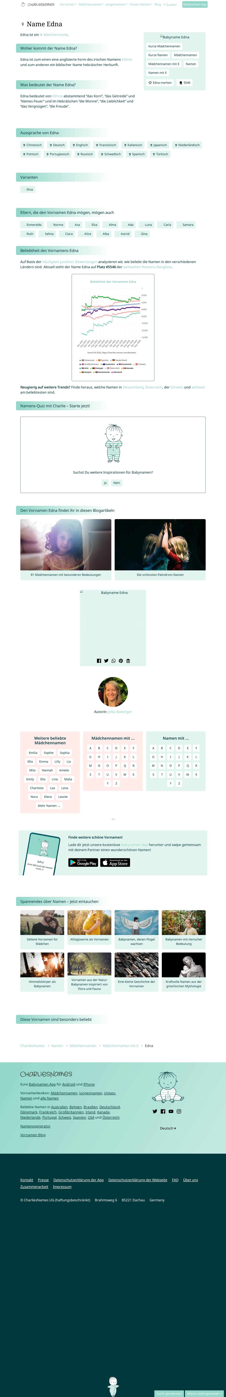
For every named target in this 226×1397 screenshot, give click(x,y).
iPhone (89, 1084)
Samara (188, 225)
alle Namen (49, 1098)
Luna (148, 225)
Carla (167, 225)
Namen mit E (157, 73)
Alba (106, 234)
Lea (52, 788)
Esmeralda (34, 225)
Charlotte (37, 788)
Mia (30, 761)
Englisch (81, 145)
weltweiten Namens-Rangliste (147, 267)
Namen (191, 64)
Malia (68, 779)
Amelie (64, 770)
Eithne (127, 59)
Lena (64, 788)
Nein (116, 483)
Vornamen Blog (33, 1134)
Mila (32, 770)
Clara (69, 234)
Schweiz (177, 387)
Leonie (63, 797)
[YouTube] (171, 1111)
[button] (85, 624)
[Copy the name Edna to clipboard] (127, 661)
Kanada (103, 1112)
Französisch (107, 145)
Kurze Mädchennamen (164, 46)
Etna (30, 189)
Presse (43, 1179)
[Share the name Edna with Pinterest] (120, 661)
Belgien (75, 1107)
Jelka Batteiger (120, 711)
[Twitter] (155, 1111)
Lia (69, 761)
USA (91, 1117)
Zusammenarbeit (34, 1186)
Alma (112, 225)
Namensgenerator (35, 1126)
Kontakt (26, 1179)
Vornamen (67, 4)
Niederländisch (189, 145)
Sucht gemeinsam (169, 1394)
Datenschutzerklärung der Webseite (137, 1179)
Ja (105, 483)
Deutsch (58, 145)
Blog (158, 4)
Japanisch (160, 145)
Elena (48, 797)
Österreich (153, 387)
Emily (30, 779)
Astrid (125, 234)
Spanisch (138, 154)
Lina (55, 779)
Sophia (64, 753)
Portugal (49, 1117)
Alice (87, 234)
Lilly (57, 761)
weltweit (198, 387)
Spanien (79, 1117)
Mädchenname (55, 34)
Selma (49, 234)
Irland (90, 1112)
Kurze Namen (158, 55)
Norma (58, 225)
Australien (59, 1107)
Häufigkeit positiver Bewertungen (69, 261)
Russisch (86, 154)
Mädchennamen (90, 4)
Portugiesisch (59, 154)
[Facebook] (163, 1111)
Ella (42, 779)
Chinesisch (34, 145)
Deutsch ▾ (168, 1128)
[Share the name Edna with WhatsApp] (113, 661)
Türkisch (161, 154)
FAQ (175, 1179)
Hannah (47, 770)
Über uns (190, 1179)
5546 (186, 83)
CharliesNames (32, 1045)
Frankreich (48, 1112)
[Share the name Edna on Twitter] (106, 661)
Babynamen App (194, 4)
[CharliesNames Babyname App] (38, 4)
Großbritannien (71, 1112)
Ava (77, 225)
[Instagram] (179, 1111)
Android (68, 1084)
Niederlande (30, 1117)
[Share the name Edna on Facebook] (98, 661)
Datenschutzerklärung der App (78, 1179)
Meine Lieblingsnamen (203, 1394)
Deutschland (133, 387)
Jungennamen (115, 4)
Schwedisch (112, 154)
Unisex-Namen (139, 4)
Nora (34, 797)
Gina (144, 234)
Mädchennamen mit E (163, 64)
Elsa (94, 225)
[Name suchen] (164, 4)
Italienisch (134, 145)
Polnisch (32, 154)
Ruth (30, 234)
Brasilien (91, 1107)
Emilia (33, 753)
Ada (130, 225)
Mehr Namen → (49, 806)
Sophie (48, 753)
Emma (43, 761)
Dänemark (28, 1112)
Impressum (62, 1186)
